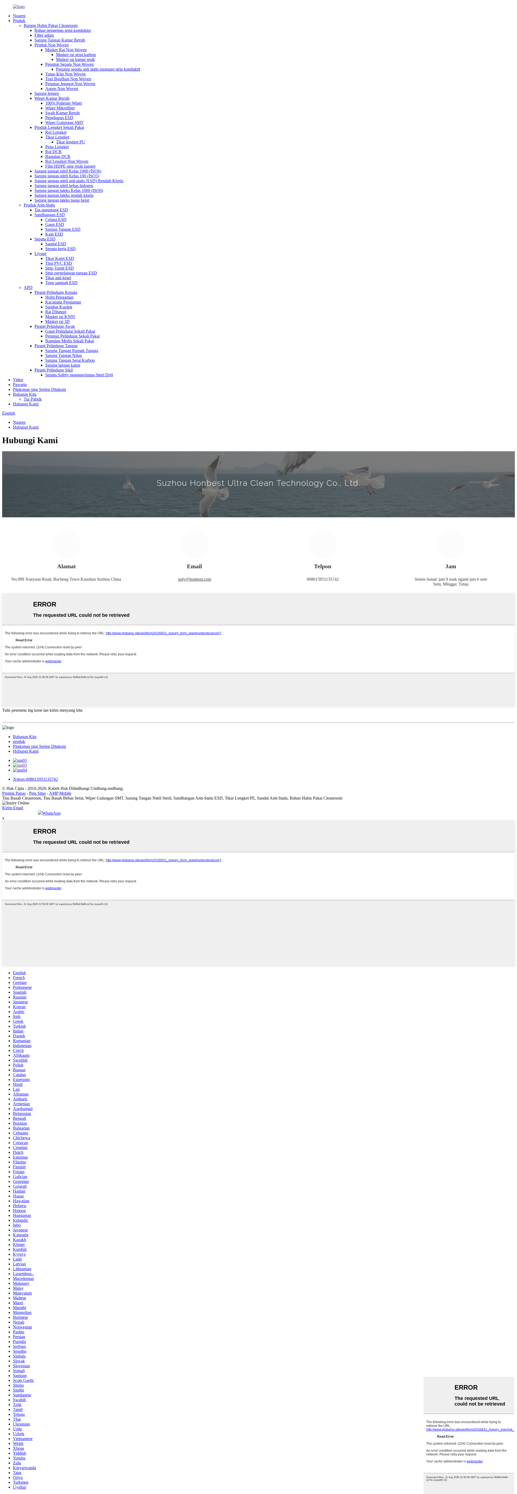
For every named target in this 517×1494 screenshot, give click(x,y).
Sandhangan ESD (49, 214)
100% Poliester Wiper (63, 103)
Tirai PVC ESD (58, 263)
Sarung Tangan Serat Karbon (70, 360)
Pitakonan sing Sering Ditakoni (39, 389)
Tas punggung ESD (51, 210)
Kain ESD (54, 234)
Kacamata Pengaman (63, 302)
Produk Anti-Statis (39, 205)
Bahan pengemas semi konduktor (62, 30)
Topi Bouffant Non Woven (68, 79)
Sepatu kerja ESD (60, 248)
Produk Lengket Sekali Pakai (59, 127)
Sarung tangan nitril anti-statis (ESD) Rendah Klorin (78, 180)
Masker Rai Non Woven (66, 49)
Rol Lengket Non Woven (66, 161)
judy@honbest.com (194, 579)
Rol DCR (53, 151)
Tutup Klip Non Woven (65, 74)
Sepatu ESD (44, 239)
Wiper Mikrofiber (60, 108)
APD (28, 287)
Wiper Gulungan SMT (64, 122)
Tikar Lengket (57, 137)
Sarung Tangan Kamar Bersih (59, 40)
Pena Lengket (57, 146)
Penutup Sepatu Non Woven (69, 64)
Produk (19, 20)
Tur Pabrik (33, 399)
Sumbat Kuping (58, 307)
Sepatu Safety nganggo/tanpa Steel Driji (79, 375)
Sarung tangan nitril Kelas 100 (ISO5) (66, 176)
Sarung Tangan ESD (63, 229)
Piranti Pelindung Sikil (53, 370)
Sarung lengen (46, 93)
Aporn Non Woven (61, 88)
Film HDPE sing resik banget (70, 166)
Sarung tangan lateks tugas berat (61, 200)
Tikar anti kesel (58, 278)
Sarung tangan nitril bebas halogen (63, 185)
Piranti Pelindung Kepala (55, 292)
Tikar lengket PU (70, 142)
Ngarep (19, 15)
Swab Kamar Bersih (62, 113)
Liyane (40, 253)
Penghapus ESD (59, 117)
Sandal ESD (55, 244)
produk (19, 741)
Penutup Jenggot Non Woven (70, 83)
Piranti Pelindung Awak (54, 326)
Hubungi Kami (26, 404)
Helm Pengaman (59, 297)
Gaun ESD (54, 224)
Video (18, 379)
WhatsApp (51, 813)
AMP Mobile (60, 793)
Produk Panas (14, 793)
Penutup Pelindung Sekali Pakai (72, 336)
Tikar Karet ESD (59, 258)
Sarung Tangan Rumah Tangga (71, 350)
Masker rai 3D (57, 321)
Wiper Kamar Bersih (51, 98)
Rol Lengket (56, 132)
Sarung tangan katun (62, 365)
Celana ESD (56, 219)
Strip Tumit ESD (59, 268)
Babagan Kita (24, 394)
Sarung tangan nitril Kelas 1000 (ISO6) (67, 171)
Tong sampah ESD (61, 282)
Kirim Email (12, 807)
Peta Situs (37, 793)
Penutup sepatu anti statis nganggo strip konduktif (98, 69)
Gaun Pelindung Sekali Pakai (70, 331)
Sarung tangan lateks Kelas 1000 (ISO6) (68, 190)
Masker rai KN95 (60, 316)
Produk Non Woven (51, 45)
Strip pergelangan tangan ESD (71, 273)
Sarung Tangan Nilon (63, 355)
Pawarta (20, 384)
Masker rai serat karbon (76, 54)
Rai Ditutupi (55, 311)
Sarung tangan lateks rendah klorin (63, 195)
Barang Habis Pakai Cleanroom (51, 25)
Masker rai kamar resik (75, 59)
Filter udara (44, 35)
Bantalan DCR (58, 156)
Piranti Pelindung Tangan (56, 345)
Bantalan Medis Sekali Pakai (69, 341)
